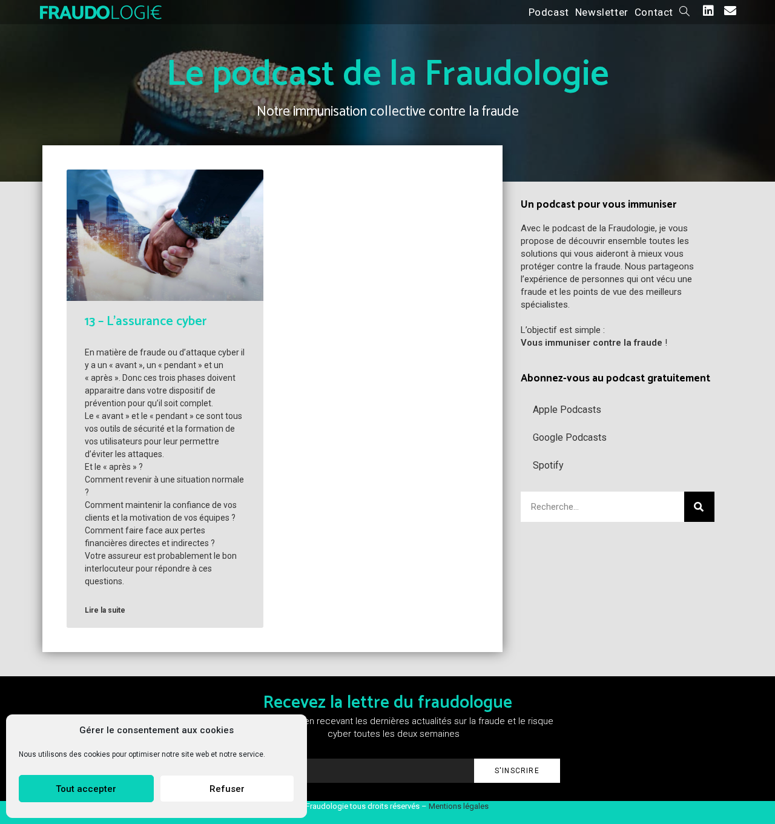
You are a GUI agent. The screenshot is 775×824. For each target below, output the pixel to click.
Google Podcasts (570, 437)
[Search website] (684, 12)
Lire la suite (105, 610)
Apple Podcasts (567, 409)
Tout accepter (86, 788)
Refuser (227, 788)
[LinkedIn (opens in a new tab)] (708, 11)
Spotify (548, 465)
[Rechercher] (699, 507)
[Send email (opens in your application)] (730, 11)
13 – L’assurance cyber (145, 321)
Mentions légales (459, 806)
